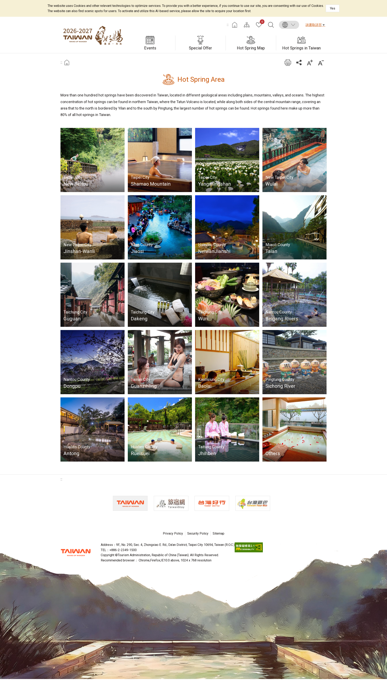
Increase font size (309, 62)
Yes (332, 8)
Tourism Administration (75, 552)
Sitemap (218, 533)
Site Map (247, 25)
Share (298, 62)
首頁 (66, 62)
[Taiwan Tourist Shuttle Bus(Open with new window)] (212, 503)
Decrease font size (321, 62)
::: (228, 25)
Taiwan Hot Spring (92, 35)
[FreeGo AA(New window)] (249, 551)
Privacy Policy (173, 533)
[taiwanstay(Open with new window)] (171, 503)
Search (271, 25)
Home (235, 25)
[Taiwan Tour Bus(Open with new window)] (252, 503)
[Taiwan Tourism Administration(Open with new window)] (130, 503)
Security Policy (197, 533)
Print (287, 62)
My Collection (262, 22)
